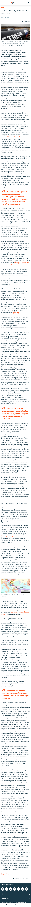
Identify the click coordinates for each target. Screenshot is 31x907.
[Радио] (15, 905)
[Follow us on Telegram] (18, 889)
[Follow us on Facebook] (2, 889)
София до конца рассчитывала (11, 536)
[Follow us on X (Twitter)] (6, 889)
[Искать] (24, 905)
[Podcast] (26, 889)
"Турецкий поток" (13, 137)
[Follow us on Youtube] (10, 889)
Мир (2, 7)
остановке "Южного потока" (10, 174)
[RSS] (22, 889)
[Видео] (6, 905)
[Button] (26, 21)
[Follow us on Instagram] (14, 889)
